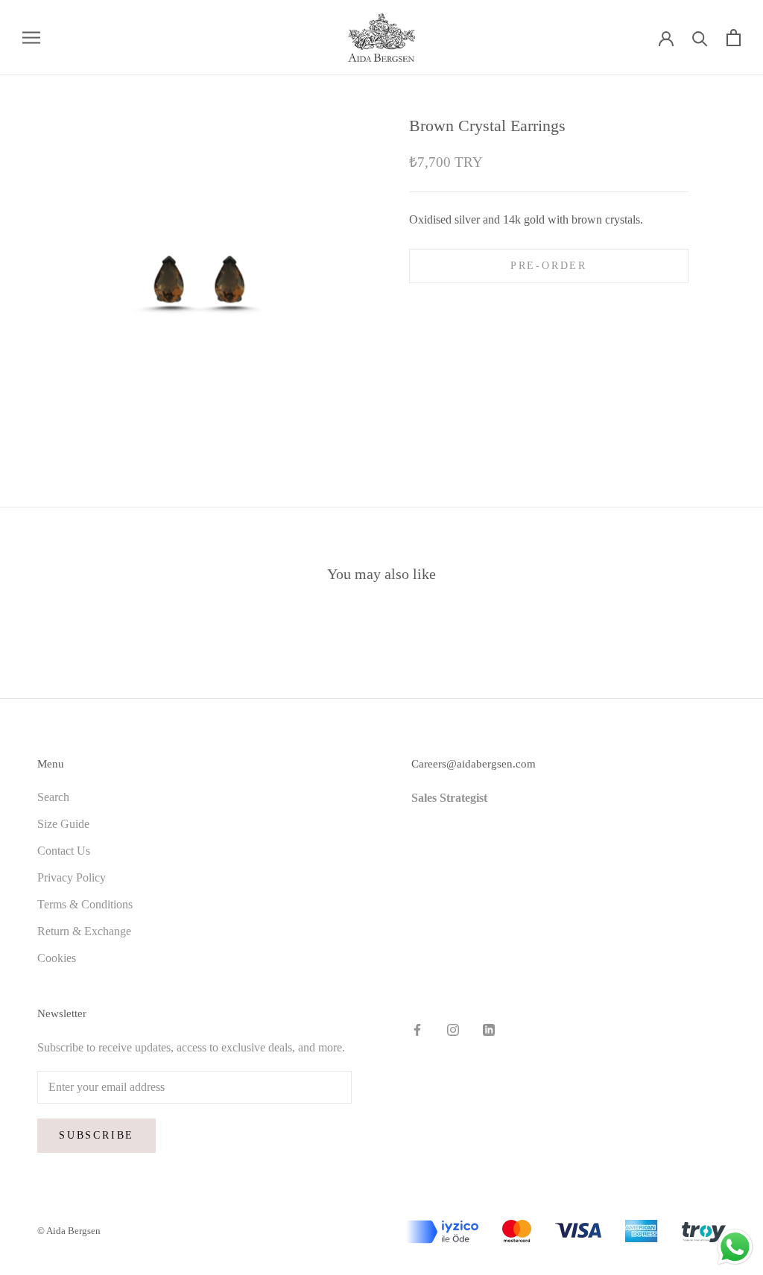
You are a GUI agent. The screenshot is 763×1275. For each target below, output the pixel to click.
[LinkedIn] (489, 1029)
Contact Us (63, 850)
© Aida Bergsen (69, 1230)
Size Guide (63, 823)
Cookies (56, 958)
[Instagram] (453, 1029)
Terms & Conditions (85, 904)
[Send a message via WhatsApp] (735, 1247)
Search (53, 797)
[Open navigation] (31, 37)
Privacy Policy (71, 877)
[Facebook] (417, 1029)
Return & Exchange (84, 931)
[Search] (700, 37)
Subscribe (96, 1135)
